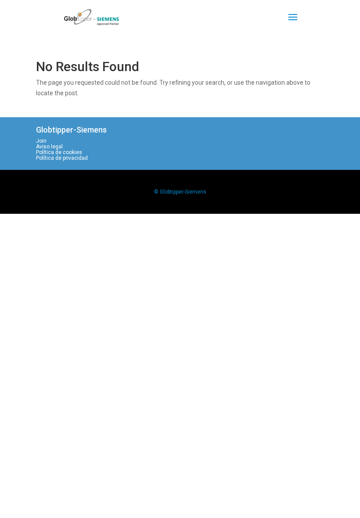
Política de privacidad (62, 158)
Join (41, 141)
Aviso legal (49, 147)
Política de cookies (59, 152)
